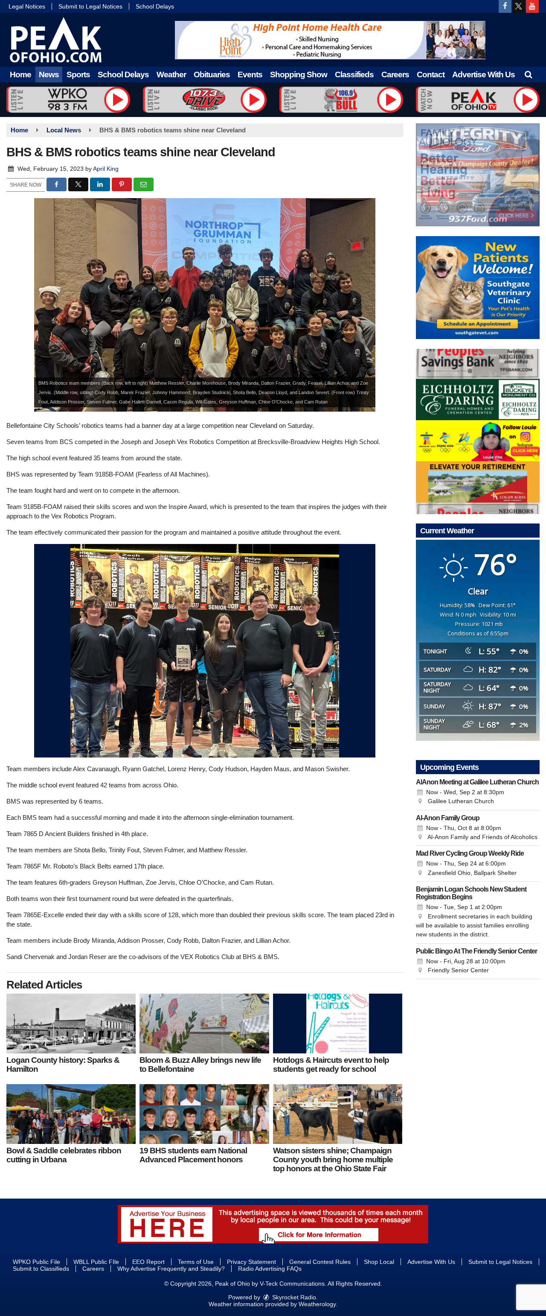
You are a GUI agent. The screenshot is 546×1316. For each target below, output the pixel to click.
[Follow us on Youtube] (532, 6)
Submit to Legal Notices (90, 6)
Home (20, 74)
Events (250, 74)
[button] (528, 74)
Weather (171, 74)
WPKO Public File (36, 1261)
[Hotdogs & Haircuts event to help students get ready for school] (337, 1023)
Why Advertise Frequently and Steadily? (171, 1268)
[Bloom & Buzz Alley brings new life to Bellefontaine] (204, 1023)
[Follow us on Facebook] (505, 6)
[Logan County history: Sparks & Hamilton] (71, 1023)
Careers (395, 74)
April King (106, 168)
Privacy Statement (251, 1261)
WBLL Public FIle (96, 1261)
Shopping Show (298, 74)
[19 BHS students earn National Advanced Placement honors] (204, 1114)
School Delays (155, 6)
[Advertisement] (330, 40)
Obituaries (212, 74)
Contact (430, 74)
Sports (78, 74)
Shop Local (379, 1261)
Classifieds (354, 74)
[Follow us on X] (518, 6)
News (49, 74)
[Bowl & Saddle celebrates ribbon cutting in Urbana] (71, 1114)
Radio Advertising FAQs (270, 1268)
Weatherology (317, 1304)
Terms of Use (196, 1261)
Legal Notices (27, 6)
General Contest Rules (320, 1261)
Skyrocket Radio (293, 1297)
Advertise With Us (483, 74)
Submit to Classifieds (41, 1268)
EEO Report (148, 1261)
